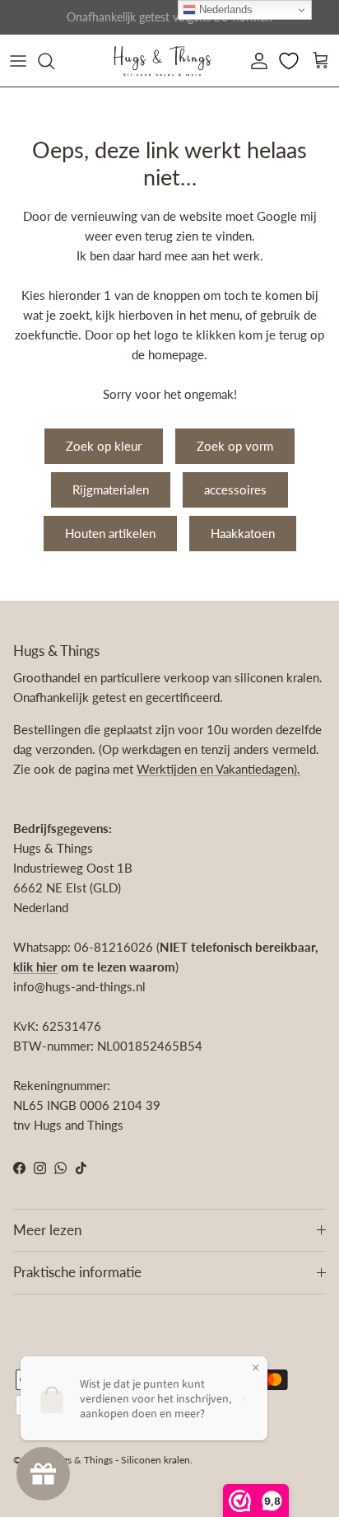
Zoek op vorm (235, 445)
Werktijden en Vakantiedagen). (218, 768)
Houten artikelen (110, 533)
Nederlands (224, 9)
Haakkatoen (243, 533)
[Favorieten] (290, 61)
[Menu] (18, 61)
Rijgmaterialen (110, 489)
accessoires (235, 489)
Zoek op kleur (104, 445)
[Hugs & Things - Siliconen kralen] (162, 60)
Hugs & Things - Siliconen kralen (119, 1460)
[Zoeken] (54, 61)
